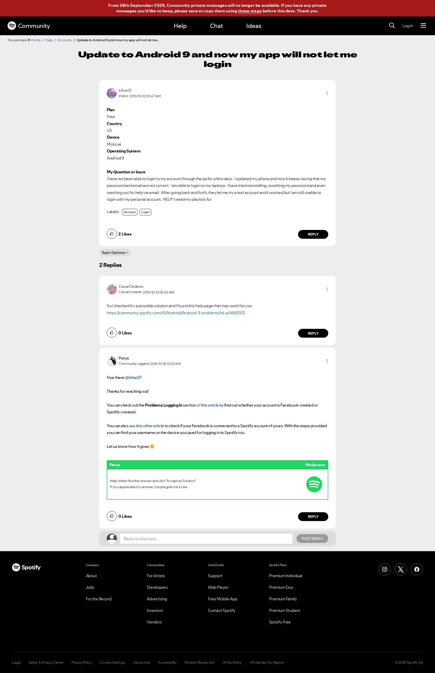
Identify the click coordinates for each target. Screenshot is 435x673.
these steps (250, 11)
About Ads (141, 662)
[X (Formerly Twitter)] (401, 569)
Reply (313, 234)
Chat (216, 26)
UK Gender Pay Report (267, 662)
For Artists (156, 575)
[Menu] (423, 25)
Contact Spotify (222, 610)
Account (130, 212)
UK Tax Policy (232, 662)
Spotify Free (280, 622)
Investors (155, 610)
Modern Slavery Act (199, 662)
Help (180, 26)
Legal (16, 662)
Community (34, 26)
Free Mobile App (222, 599)
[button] (327, 93)
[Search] (392, 25)
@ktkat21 (133, 377)
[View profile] (112, 92)
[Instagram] (385, 569)
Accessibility (167, 662)
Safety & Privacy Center (46, 662)
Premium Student (284, 610)
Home (36, 40)
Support (215, 575)
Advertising (157, 599)
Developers (157, 587)
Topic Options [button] (113, 252)
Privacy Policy (81, 662)
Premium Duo (281, 587)
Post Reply (312, 538)
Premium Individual (285, 575)
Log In (408, 25)
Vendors (154, 622)
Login (145, 212)
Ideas (253, 26)
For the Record (99, 599)
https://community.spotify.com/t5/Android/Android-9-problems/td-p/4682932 (176, 312)
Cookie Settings (112, 662)
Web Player (218, 587)
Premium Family (283, 599)
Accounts (64, 40)
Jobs (90, 587)
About (91, 575)
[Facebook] (417, 569)
